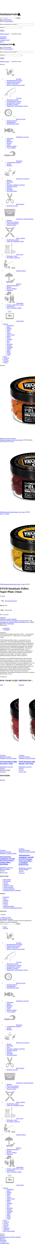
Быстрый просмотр (5, 757)
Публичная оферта (8, 906)
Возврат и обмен (8, 885)
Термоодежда (11, 306)
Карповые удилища (12, 104)
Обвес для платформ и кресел (15, 241)
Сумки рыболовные (12, 223)
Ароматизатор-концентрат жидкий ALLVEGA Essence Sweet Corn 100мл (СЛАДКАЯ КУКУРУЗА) (26, 859)
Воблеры (9, 165)
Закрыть (2, 1235)
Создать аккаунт (8, 21)
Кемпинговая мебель (13, 285)
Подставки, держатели (13, 257)
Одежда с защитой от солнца (15, 305)
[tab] (19, 628)
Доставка (6, 884)
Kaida (8, 350)
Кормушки (10, 181)
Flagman (9, 345)
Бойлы (9, 140)
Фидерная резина (12, 191)
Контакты (6, 897)
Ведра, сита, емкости (13, 222)
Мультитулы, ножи (12, 205)
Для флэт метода (13, 622)
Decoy (8, 341)
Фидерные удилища (12, 100)
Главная (2, 440)
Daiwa (8, 327)
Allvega (9, 333)
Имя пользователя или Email (9, 24)
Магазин (5, 900)
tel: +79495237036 (4, 9)
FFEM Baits (10, 325)
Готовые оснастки (12, 186)
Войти (2, 30)
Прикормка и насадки (11, 440)
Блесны (9, 164)
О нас (5, 898)
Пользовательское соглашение (12, 890)
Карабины (10, 290)
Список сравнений (8, 889)
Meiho (8, 351)
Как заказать (7, 881)
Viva (8, 342)
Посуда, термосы (12, 288)
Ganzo (8, 354)
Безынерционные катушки (14, 80)
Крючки (9, 180)
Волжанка (10, 344)
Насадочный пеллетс (11, 601)
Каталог (5, 901)
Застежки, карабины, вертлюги (16, 185)
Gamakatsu (10, 347)
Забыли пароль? (4, 34)
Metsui (8, 336)
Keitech (9, 353)
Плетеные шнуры (12, 120)
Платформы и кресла (13, 240)
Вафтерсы (10, 141)
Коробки (9, 220)
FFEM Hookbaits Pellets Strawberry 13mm (8, 762)
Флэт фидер (22, 622)
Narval (8, 338)
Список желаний (8, 887)
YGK (8, 331)
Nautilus (9, 348)
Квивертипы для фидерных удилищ (17, 106)
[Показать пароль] (22, 55)
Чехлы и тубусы (11, 225)
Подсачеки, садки (12, 256)
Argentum (9, 339)
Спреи (9, 144)
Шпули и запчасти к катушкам (16, 85)
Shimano (9, 328)
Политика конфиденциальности (12, 908)
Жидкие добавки (12, 146)
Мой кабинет (7, 879)
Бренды (5, 903)
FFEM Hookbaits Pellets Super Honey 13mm (12, 584)
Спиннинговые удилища (14, 101)
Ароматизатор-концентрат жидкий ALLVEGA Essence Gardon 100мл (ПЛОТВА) (7, 860)
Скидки (5, 904)
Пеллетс (9, 143)
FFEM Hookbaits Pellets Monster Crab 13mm (12, 512)
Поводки (9, 188)
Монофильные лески (13, 123)
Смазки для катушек (13, 83)
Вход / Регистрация (9, 1231)
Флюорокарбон (11, 122)
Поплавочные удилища (13, 103)
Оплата (5, 882)
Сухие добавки (11, 147)
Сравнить (6, 1229)
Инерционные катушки (13, 82)
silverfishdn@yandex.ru (6, 919)
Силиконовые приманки (14, 162)
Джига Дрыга (11, 334)
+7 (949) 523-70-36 (4, 5)
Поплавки (10, 189)
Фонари (9, 287)
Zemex (9, 330)
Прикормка (10, 138)
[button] (3, 771)
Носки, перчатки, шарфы (14, 308)
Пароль (2, 27)
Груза (8, 183)
